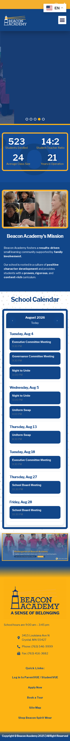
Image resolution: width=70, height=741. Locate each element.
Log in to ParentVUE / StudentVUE (35, 677)
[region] (35, 78)
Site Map (35, 707)
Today (35, 323)
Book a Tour (35, 697)
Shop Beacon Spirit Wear (35, 717)
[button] (62, 20)
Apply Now (35, 687)
